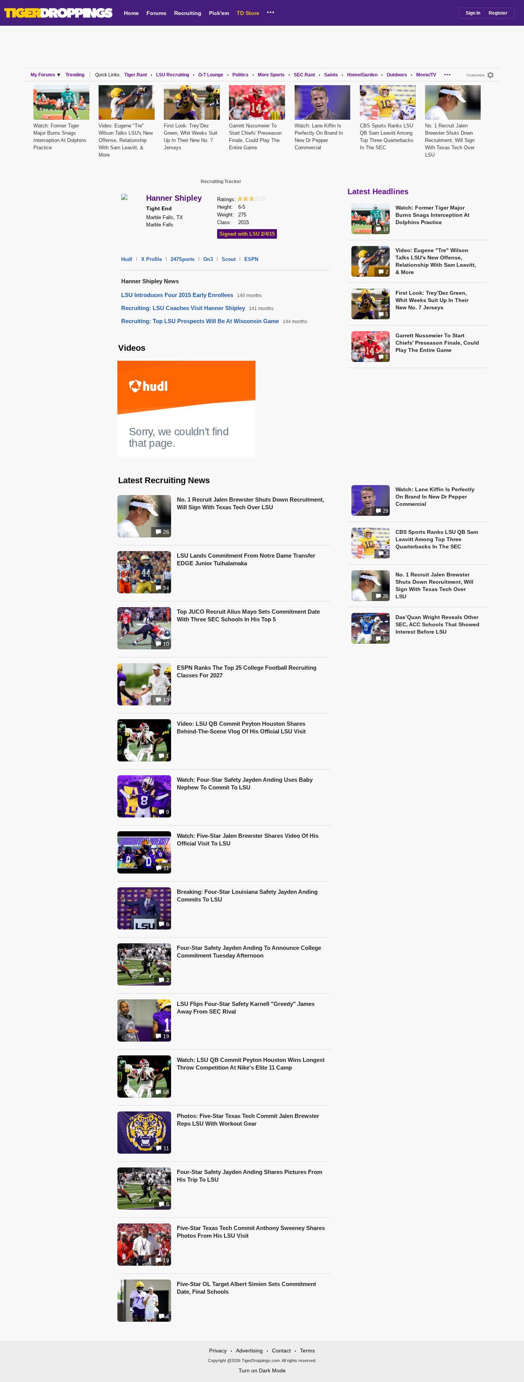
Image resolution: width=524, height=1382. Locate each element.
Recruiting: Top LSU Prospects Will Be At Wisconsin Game (200, 321)
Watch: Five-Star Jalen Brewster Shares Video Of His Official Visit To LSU (247, 839)
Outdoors (397, 75)
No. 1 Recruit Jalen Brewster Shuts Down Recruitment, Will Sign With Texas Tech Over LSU (450, 140)
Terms (307, 1350)
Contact (281, 1350)
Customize (475, 75)
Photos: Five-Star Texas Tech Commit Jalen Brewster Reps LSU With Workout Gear (248, 1120)
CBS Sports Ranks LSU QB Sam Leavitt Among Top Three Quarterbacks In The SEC (436, 539)
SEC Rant (304, 75)
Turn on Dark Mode (262, 1370)
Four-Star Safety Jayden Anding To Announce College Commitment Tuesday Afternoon (249, 951)
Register (498, 13)
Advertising (249, 1350)
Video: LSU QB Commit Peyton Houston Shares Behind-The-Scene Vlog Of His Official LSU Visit (241, 727)
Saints (331, 75)
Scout (229, 259)
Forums (156, 13)
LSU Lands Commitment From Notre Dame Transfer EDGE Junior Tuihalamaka (246, 559)
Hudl (126, 259)
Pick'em (219, 13)
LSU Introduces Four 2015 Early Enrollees (177, 295)
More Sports (271, 75)
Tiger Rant (135, 75)
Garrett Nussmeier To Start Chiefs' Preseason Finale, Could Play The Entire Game (437, 342)
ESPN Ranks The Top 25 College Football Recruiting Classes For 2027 (246, 671)
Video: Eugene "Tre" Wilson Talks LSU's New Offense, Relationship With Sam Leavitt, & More (126, 140)
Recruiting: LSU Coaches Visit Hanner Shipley (183, 308)
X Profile (151, 259)
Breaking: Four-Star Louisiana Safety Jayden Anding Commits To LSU (247, 895)
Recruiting (187, 13)
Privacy (218, 1350)
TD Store (248, 13)
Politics (240, 75)
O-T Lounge (210, 75)
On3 (208, 259)
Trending (75, 75)
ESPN (251, 259)
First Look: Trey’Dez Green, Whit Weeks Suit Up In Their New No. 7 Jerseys (431, 300)
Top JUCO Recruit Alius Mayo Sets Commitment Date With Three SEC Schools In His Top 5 (248, 615)
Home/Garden (362, 75)
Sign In (473, 13)
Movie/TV (426, 75)
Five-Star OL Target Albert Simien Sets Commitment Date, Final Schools (246, 1288)
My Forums (43, 75)
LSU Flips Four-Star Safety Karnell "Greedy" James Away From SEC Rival (246, 1008)
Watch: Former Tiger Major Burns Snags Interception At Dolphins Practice (432, 215)
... (271, 11)
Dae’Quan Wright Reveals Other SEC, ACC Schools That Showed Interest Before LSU (437, 624)
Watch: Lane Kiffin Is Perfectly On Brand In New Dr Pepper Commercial (435, 496)
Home (131, 13)
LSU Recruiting (172, 75)
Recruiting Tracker (221, 181)
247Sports (182, 259)
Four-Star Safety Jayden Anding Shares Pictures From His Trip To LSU (249, 1176)
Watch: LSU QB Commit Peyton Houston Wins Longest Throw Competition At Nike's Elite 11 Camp (251, 1064)
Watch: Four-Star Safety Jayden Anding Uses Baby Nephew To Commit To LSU (245, 783)
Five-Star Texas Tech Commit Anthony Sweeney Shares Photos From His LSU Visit (251, 1232)
